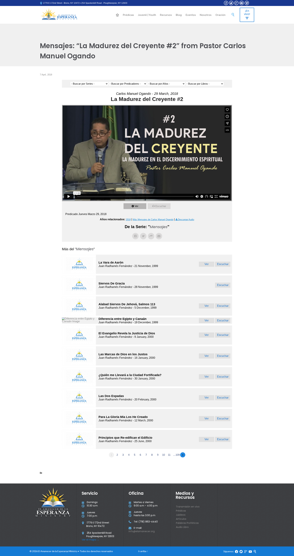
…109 (176, 454)
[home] (117, 15)
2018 (128, 219)
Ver (136, 206)
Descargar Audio (186, 219)
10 (163, 454)
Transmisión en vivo (188, 506)
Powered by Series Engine (219, 464)
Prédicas (181, 510)
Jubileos (180, 515)
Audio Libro (182, 527)
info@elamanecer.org (142, 531)
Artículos (181, 519)
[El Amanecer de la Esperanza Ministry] (59, 14)
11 (169, 454)
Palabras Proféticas (187, 523)
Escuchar (160, 206)
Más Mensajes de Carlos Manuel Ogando (153, 219)
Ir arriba (142, 551)
